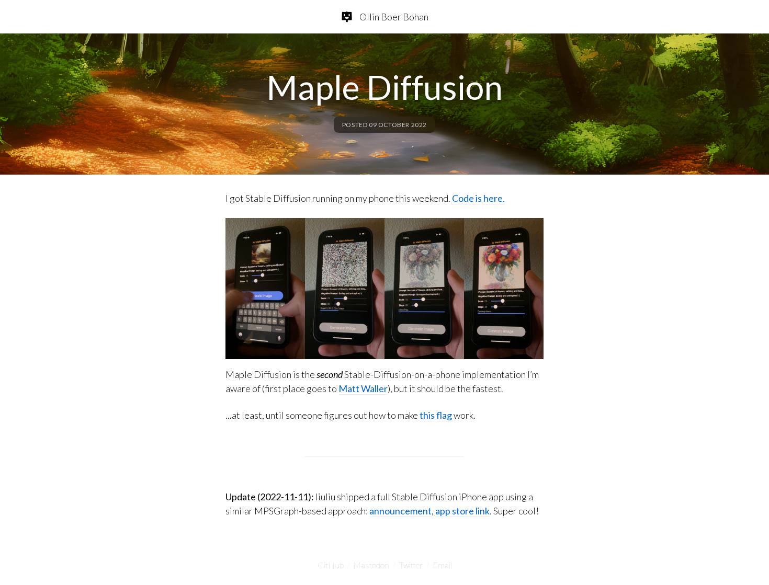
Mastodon (371, 565)
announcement (400, 511)
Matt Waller (363, 388)
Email (442, 565)
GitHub (331, 565)
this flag (436, 415)
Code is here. (478, 198)
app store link (462, 511)
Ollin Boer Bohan (393, 16)
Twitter (411, 565)
